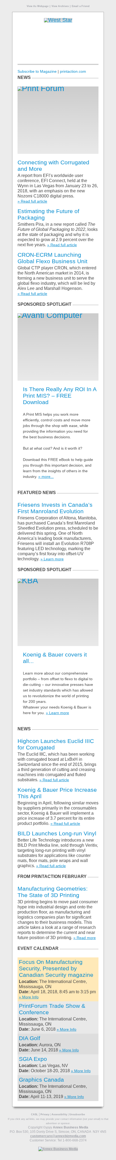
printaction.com (73, 71)
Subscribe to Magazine (37, 71)
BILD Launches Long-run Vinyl (57, 833)
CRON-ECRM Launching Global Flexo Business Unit (52, 258)
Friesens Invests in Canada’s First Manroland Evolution (55, 508)
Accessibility (59, 1114)
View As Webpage (38, 6)
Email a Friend (81, 6)
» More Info (29, 997)
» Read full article (32, 201)
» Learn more (52, 559)
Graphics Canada (41, 1079)
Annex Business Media (70, 1127)
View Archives (60, 6)
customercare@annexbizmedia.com (58, 1136)
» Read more (84, 938)
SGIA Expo (33, 1059)
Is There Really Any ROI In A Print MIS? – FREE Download (59, 395)
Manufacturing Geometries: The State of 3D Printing (53, 891)
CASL (34, 1114)
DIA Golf (29, 1038)
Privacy (44, 1114)
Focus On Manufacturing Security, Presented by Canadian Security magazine (56, 968)
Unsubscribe (77, 1114)
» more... (46, 476)
